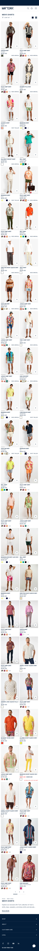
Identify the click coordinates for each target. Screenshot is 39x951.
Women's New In (7, 3)
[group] (19, 919)
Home (3, 898)
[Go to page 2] (24, 892)
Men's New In (17, 3)
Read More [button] (5, 910)
